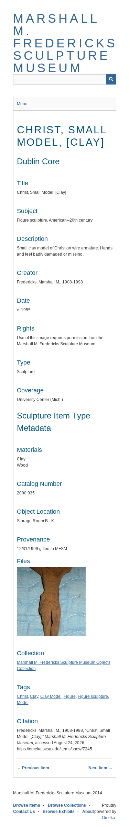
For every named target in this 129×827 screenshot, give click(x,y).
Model (23, 702)
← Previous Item (33, 767)
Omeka (108, 817)
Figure (70, 696)
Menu (22, 103)
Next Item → (100, 767)
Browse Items (26, 805)
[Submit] (111, 79)
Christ (22, 696)
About (88, 811)
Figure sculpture (93, 696)
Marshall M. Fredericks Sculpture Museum (65, 43)
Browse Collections (67, 805)
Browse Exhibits (59, 811)
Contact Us (24, 811)
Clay (34, 696)
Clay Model (51, 696)
